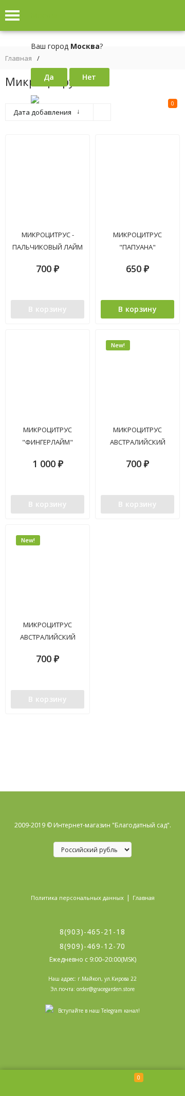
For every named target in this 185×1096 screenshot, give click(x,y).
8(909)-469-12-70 (92, 946)
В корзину (47, 309)
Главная (18, 58)
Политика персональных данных (77, 897)
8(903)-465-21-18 (92, 931)
